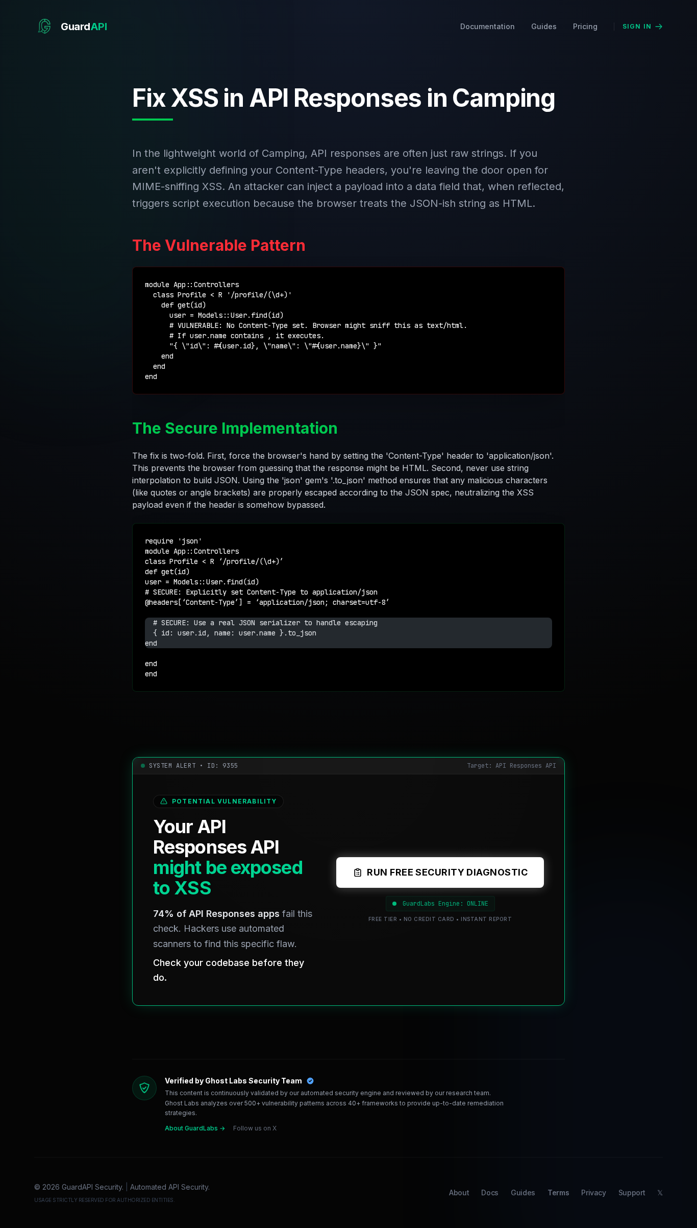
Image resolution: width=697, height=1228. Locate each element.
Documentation (487, 26)
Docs (490, 1192)
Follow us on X (255, 1128)
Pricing (585, 26)
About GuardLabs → (195, 1128)
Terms (558, 1192)
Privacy (593, 1192)
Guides (544, 26)
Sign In (637, 26)
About (459, 1192)
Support (631, 1192)
